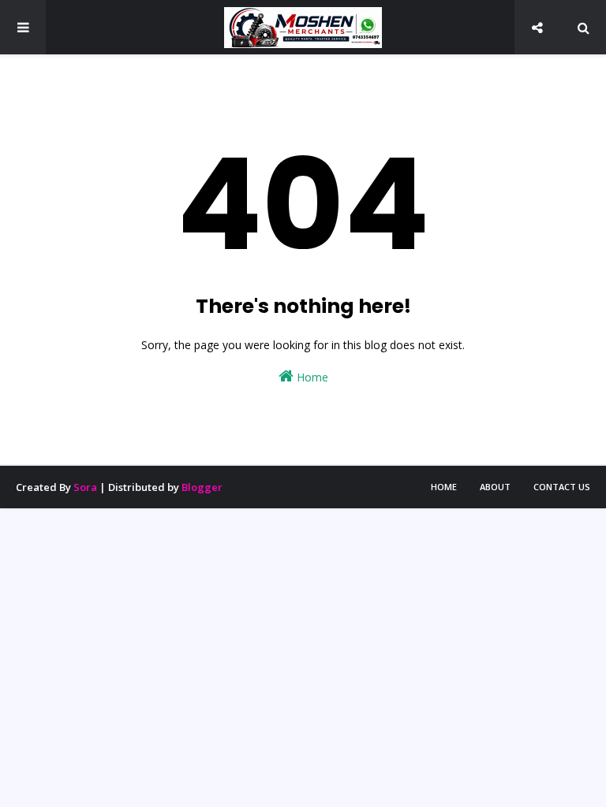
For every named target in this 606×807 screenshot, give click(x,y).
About (495, 487)
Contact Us (561, 487)
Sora (85, 487)
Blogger (202, 487)
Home (311, 377)
